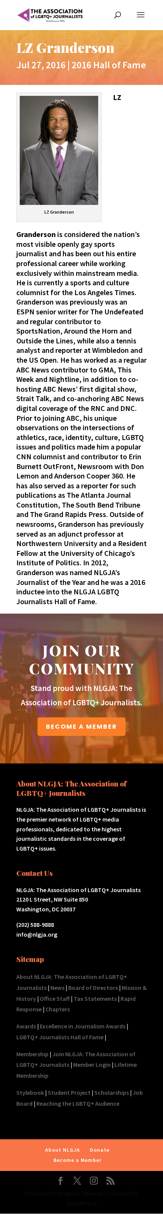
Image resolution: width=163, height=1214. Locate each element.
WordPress (82, 1203)
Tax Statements (95, 998)
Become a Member (77, 1160)
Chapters (57, 1009)
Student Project (69, 1092)
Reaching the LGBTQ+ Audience (77, 1103)
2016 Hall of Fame (109, 64)
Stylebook (30, 1092)
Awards (26, 1026)
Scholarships (111, 1092)
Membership (32, 1054)
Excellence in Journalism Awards (82, 1026)
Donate (100, 1149)
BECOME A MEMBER (81, 726)
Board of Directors (93, 987)
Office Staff (55, 998)
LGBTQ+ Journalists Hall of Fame (59, 1037)
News (57, 987)
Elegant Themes (80, 1193)
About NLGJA (62, 1149)
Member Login (92, 1064)
